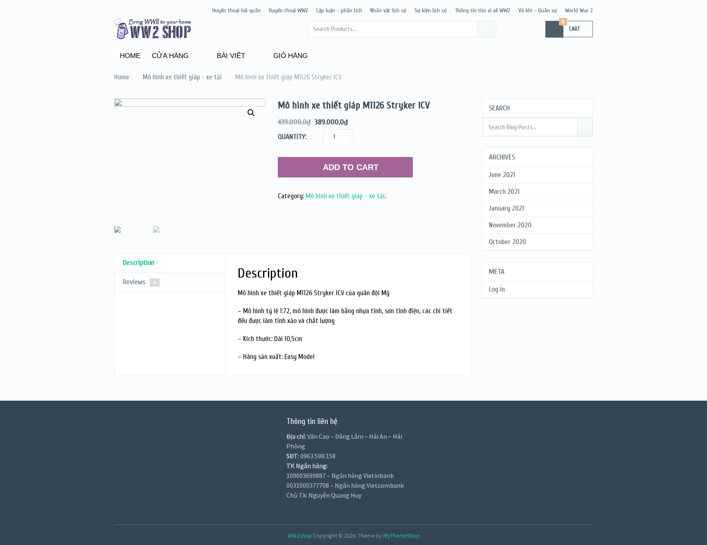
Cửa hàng (170, 56)
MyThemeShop (401, 535)
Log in (497, 289)
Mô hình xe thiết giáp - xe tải (345, 196)
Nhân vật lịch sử (388, 10)
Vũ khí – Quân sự (537, 10)
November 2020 (510, 225)
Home (130, 56)
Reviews (139, 282)
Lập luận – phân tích (339, 10)
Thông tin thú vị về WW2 (482, 10)
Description (138, 262)
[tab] (170, 263)
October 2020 (507, 242)
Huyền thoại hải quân (236, 10)
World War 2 (579, 10)
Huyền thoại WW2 (288, 10)
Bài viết (230, 56)
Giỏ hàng (289, 56)
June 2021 (502, 175)
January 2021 (506, 208)
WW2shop (300, 535)
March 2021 (504, 191)
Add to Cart (350, 167)
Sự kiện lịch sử (430, 10)
